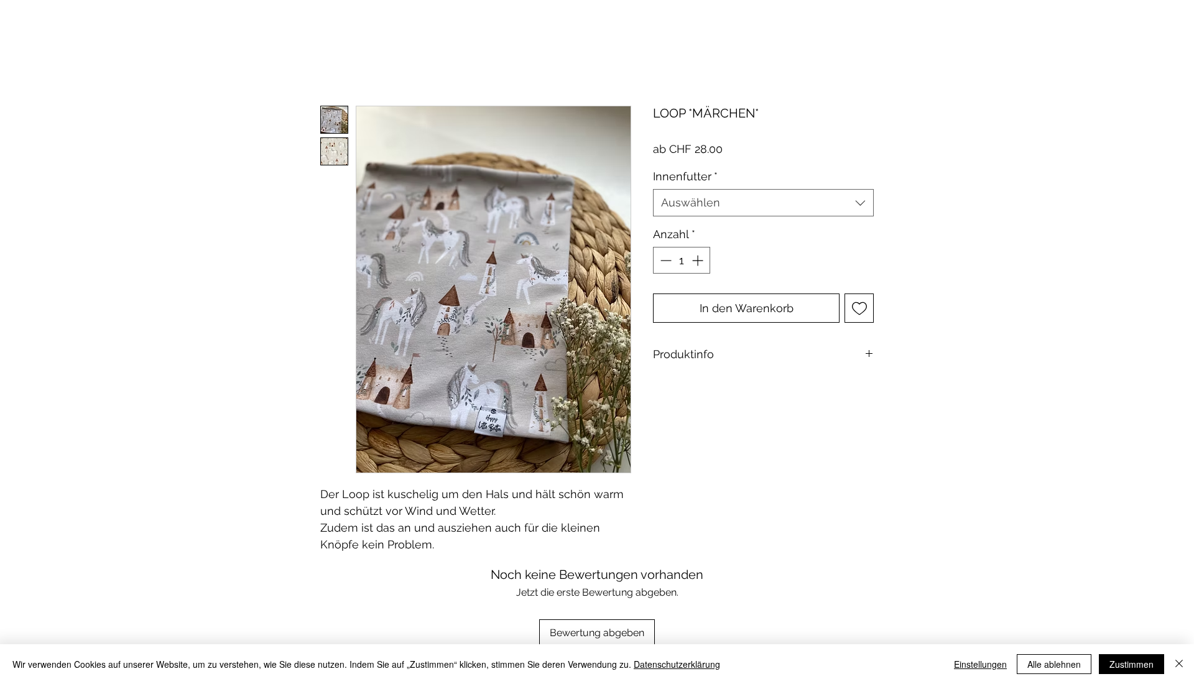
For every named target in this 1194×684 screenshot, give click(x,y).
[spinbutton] (681, 260)
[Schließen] (1179, 664)
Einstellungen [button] (980, 664)
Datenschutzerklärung (677, 664)
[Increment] (698, 260)
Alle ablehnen (1054, 664)
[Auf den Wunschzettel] (859, 308)
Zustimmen (1131, 664)
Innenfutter (685, 176)
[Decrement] (664, 260)
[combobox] (763, 202)
